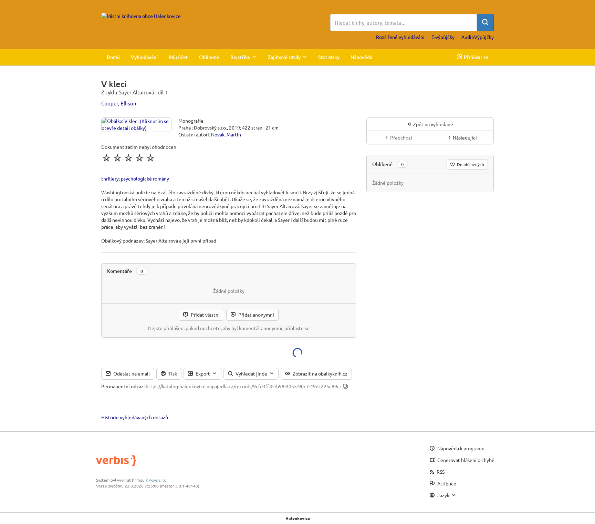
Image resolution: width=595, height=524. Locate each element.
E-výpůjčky (443, 37)
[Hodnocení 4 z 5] (139, 158)
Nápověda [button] (361, 57)
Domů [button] (113, 57)
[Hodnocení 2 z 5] (117, 158)
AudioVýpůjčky (477, 37)
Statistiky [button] (329, 57)
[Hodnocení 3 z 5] (128, 158)
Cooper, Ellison (118, 103)
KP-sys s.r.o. (156, 480)
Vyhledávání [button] (144, 57)
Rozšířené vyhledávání (400, 37)
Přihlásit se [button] (476, 57)
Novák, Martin (226, 134)
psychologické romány (145, 178)
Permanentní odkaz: (123, 386)
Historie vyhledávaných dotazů (134, 417)
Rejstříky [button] (240, 57)
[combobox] (403, 22)
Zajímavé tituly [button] (284, 57)
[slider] (128, 158)
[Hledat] (485, 22)
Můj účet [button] (178, 57)
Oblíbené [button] (209, 57)
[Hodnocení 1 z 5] (106, 158)
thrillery (110, 178)
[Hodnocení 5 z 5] (150, 158)
